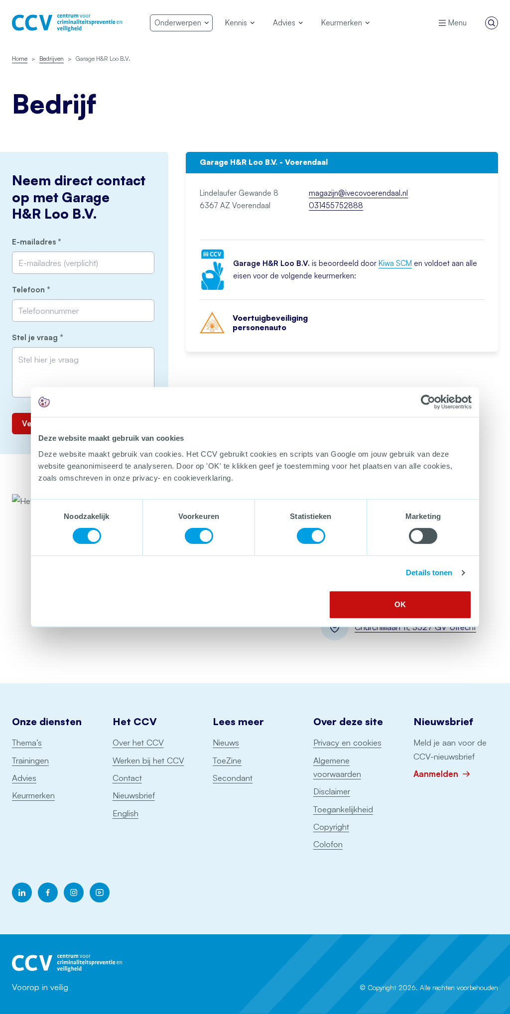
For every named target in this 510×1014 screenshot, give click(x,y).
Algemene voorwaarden (337, 767)
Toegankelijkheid (343, 809)
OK (400, 604)
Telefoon (48, 289)
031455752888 (336, 205)
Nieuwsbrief (134, 795)
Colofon (328, 844)
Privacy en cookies (347, 742)
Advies (24, 777)
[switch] (199, 536)
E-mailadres (53, 242)
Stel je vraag (54, 337)
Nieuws (226, 742)
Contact (127, 777)
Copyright (331, 826)
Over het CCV (138, 742)
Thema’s (27, 742)
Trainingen (30, 760)
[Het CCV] (67, 23)
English (125, 813)
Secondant (233, 777)
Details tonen (429, 572)
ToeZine (227, 760)
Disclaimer (331, 791)
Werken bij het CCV (148, 760)
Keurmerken (33, 795)
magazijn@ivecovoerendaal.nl (358, 193)
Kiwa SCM (395, 263)
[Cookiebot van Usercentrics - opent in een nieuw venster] (428, 401)
